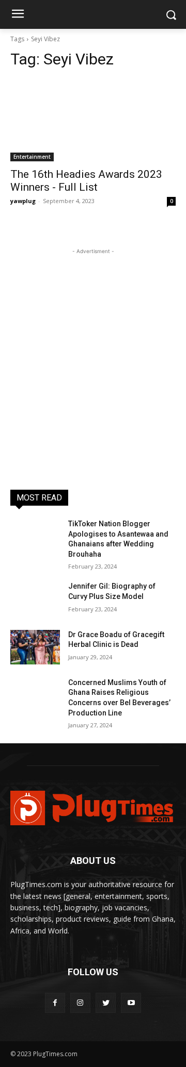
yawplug (23, 201)
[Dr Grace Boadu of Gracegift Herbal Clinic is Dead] (35, 647)
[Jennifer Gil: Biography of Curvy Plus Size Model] (35, 598)
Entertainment (32, 156)
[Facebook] (55, 1003)
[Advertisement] (93, 349)
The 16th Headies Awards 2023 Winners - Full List (86, 180)
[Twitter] (106, 1003)
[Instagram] (80, 1003)
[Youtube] (131, 1003)
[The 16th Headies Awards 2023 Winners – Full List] (93, 120)
